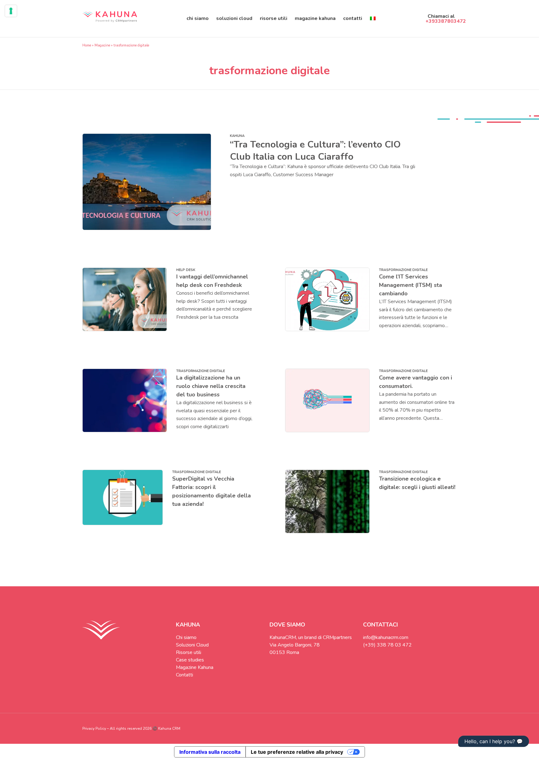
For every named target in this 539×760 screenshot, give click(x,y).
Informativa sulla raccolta (209, 752)
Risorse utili (273, 18)
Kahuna (237, 135)
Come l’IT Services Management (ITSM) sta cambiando (410, 285)
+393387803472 (445, 21)
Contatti (352, 18)
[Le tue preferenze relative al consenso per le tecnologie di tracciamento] (11, 11)
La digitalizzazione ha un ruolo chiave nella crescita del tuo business (210, 386)
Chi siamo (198, 18)
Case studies (190, 659)
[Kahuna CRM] (109, 18)
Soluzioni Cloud (234, 18)
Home (86, 45)
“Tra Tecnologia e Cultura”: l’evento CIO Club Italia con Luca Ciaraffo (315, 150)
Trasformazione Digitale (403, 270)
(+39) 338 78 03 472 (387, 644)
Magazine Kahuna (315, 18)
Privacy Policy (94, 728)
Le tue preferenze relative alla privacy (297, 752)
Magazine (102, 45)
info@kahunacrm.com (385, 637)
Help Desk (185, 270)
